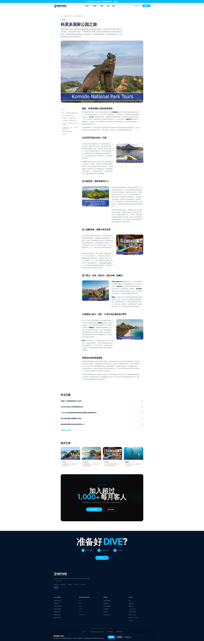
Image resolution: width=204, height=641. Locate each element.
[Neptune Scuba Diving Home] (60, 6)
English (56, 584)
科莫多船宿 (106, 603)
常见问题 (64, 134)
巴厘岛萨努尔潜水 (58, 606)
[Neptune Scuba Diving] (60, 574)
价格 (108, 6)
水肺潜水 (106, 611)
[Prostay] (119, 631)
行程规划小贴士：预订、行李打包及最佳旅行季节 (70, 128)
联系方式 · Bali (132, 614)
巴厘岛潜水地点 (57, 614)
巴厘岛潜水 (56, 603)
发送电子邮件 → (94, 509)
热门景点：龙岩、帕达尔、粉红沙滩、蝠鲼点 (70, 124)
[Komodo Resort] (84, 631)
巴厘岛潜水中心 (57, 611)
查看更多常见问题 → (67, 430)
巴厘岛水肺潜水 (57, 600)
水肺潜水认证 (107, 614)
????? (80, 600)
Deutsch (76, 584)
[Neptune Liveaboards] (110, 631)
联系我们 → (102, 558)
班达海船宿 (106, 609)
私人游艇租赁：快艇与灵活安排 (69, 120)
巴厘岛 (87, 6)
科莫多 (95, 6)
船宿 (102, 6)
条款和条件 (131, 603)
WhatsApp (110, 509)
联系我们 (146, 6)
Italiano (83, 584)
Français (63, 584)
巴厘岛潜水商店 (57, 617)
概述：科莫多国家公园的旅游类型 (70, 113)
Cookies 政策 (132, 609)
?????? (80, 606)
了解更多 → (116, 1)
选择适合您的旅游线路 (67, 131)
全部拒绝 (119, 637)
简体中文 (137, 5)
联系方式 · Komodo (133, 617)
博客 (113, 6)
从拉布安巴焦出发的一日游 (68, 115)
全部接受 (111, 637)
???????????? (82, 614)
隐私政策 (131, 606)
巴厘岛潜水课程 (57, 609)
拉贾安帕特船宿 (107, 606)
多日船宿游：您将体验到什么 (69, 118)
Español (70, 584)
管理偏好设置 (128, 637)
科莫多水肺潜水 (68, 16)
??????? (80, 603)
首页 (62, 16)
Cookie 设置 (132, 612)
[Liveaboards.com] (97, 631)
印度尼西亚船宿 (107, 600)
